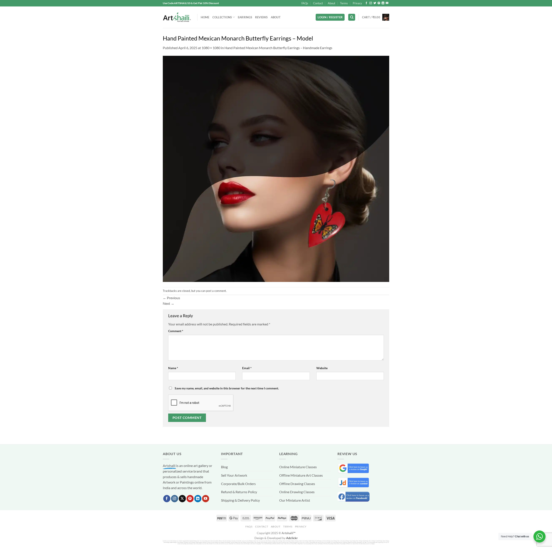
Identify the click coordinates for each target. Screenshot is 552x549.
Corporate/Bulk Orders (238, 484)
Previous (171, 298)
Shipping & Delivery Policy (240, 500)
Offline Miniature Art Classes (301, 475)
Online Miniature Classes (298, 467)
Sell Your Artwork (234, 475)
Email (247, 368)
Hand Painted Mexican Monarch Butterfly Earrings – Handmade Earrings (278, 48)
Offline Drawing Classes (297, 484)
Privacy (357, 3)
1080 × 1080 (211, 48)
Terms (344, 3)
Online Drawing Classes (297, 492)
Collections (222, 17)
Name (173, 368)
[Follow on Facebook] (366, 3)
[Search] (351, 17)
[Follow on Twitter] (374, 3)
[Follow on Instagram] (370, 3)
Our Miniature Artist (294, 500)
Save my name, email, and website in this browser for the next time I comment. (227, 388)
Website (322, 368)
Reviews (261, 17)
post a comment (216, 290)
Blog (224, 467)
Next (168, 303)
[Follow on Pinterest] (379, 3)
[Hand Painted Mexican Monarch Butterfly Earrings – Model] (276, 168)
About (331, 3)
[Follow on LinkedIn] (383, 3)
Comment (175, 331)
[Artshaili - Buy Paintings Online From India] (177, 17)
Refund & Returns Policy (239, 492)
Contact (318, 3)
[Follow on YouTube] (387, 3)
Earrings (245, 17)
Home (205, 17)
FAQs (304, 3)
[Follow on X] (182, 498)
